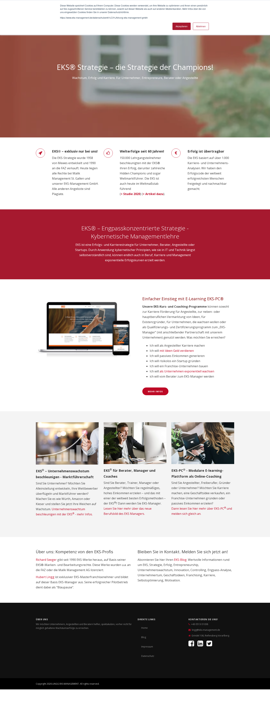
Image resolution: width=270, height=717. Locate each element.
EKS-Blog (180, 560)
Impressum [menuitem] (147, 646)
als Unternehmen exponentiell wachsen (187, 371)
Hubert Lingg (45, 577)
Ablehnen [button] (201, 26)
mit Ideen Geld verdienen (177, 351)
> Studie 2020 (130, 194)
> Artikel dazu (153, 194)
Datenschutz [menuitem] (147, 656)
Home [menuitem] (144, 627)
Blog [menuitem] (143, 637)
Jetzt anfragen (218, 685)
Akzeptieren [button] (182, 26)
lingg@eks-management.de (206, 629)
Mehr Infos (155, 391)
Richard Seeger (46, 560)
